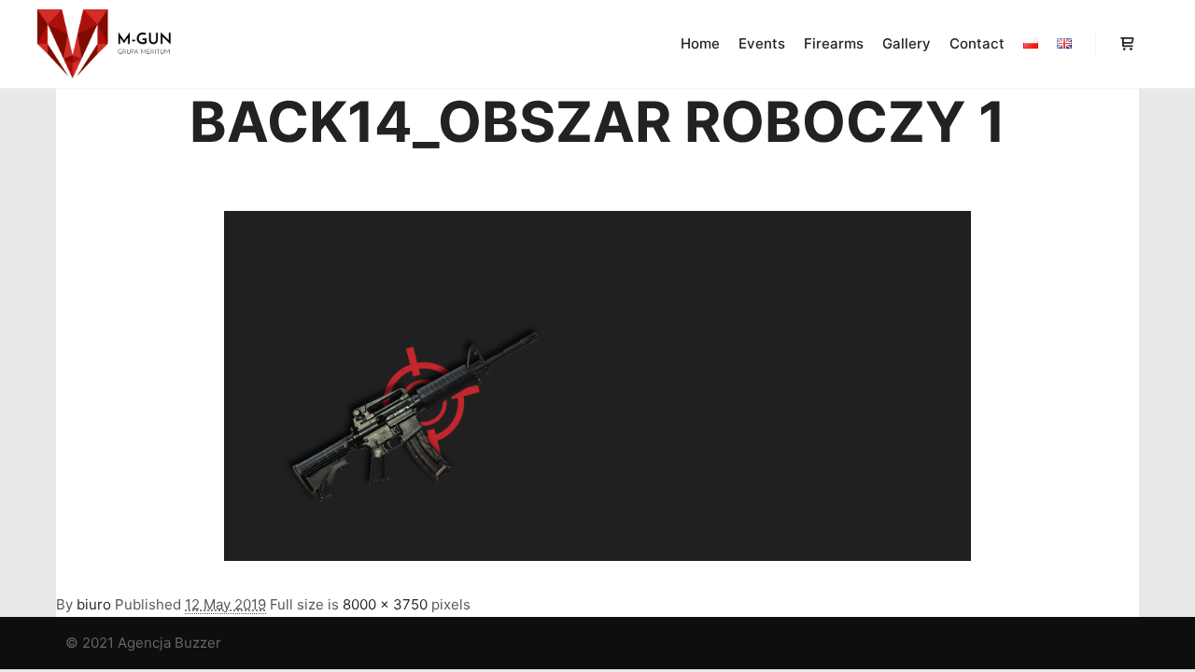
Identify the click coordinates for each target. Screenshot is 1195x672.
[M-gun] (107, 44)
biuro (94, 604)
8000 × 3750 (385, 604)
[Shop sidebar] (1127, 44)
